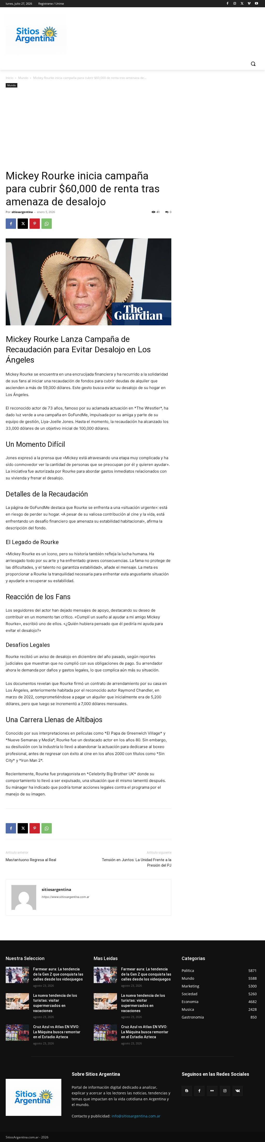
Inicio (9, 78)
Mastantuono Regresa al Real (31, 860)
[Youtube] (256, 4)
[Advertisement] (88, 130)
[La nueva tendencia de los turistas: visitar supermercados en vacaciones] (17, 1001)
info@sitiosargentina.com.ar (136, 1116)
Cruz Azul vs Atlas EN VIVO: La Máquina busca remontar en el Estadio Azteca (56, 1032)
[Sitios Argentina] (36, 34)
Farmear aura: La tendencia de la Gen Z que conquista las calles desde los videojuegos (58, 974)
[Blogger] (187, 1091)
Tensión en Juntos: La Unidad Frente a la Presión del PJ (136, 863)
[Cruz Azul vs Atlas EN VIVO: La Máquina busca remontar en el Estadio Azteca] (17, 1032)
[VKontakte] (238, 1091)
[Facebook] (228, 4)
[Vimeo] (249, 4)
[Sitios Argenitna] (33, 1097)
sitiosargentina (22, 212)
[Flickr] (212, 1091)
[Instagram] (235, 4)
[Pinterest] (35, 223)
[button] (253, 63)
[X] (242, 4)
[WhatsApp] (46, 223)
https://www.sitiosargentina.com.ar (65, 897)
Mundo (23, 78)
